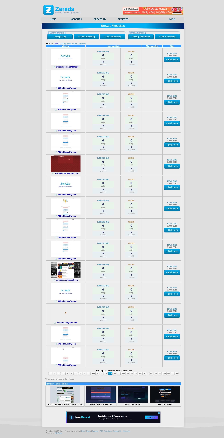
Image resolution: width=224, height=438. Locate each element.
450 (156, 374)
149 (93, 374)
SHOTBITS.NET (165, 404)
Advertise (126, 431)
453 (168, 374)
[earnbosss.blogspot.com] (65, 278)
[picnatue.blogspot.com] (65, 320)
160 (140, 374)
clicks (63, 43)
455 (177, 374)
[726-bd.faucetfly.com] (65, 363)
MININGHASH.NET (133, 404)
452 (164, 374)
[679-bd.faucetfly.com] (65, 107)
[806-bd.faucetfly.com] (65, 299)
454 (173, 374)
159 (136, 374)
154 (114, 374)
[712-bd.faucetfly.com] (65, 128)
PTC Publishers (106, 431)
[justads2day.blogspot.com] (65, 171)
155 (119, 374)
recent (74, 43)
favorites (82, 43)
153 (110, 374)
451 (160, 374)
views (69, 43)
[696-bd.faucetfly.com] (65, 86)
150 (97, 374)
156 (123, 374)
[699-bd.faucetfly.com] (65, 192)
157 (127, 374)
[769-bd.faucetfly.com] (65, 256)
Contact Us (117, 431)
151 (102, 374)
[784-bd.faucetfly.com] (65, 214)
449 (151, 374)
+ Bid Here (172, 59)
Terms (88, 431)
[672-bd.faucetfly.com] (65, 341)
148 (89, 374)
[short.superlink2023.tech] (65, 64)
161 (144, 374)
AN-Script (58, 433)
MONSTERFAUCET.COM (100, 404)
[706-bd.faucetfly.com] (65, 235)
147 (84, 374)
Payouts (95, 431)
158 (132, 374)
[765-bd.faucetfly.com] (65, 150)
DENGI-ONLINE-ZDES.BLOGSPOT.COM (65, 404)
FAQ (83, 431)
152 (106, 374)
